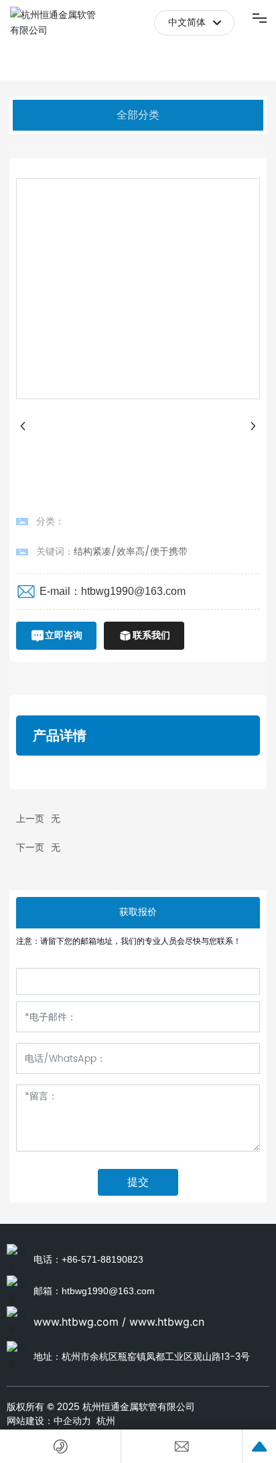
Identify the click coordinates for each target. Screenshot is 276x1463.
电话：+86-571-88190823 (88, 1259)
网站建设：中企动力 (49, 1421)
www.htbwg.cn (166, 1321)
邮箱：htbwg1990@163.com (94, 1290)
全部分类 (138, 115)
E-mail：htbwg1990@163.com (113, 591)
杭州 (105, 1421)
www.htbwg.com (76, 1321)
